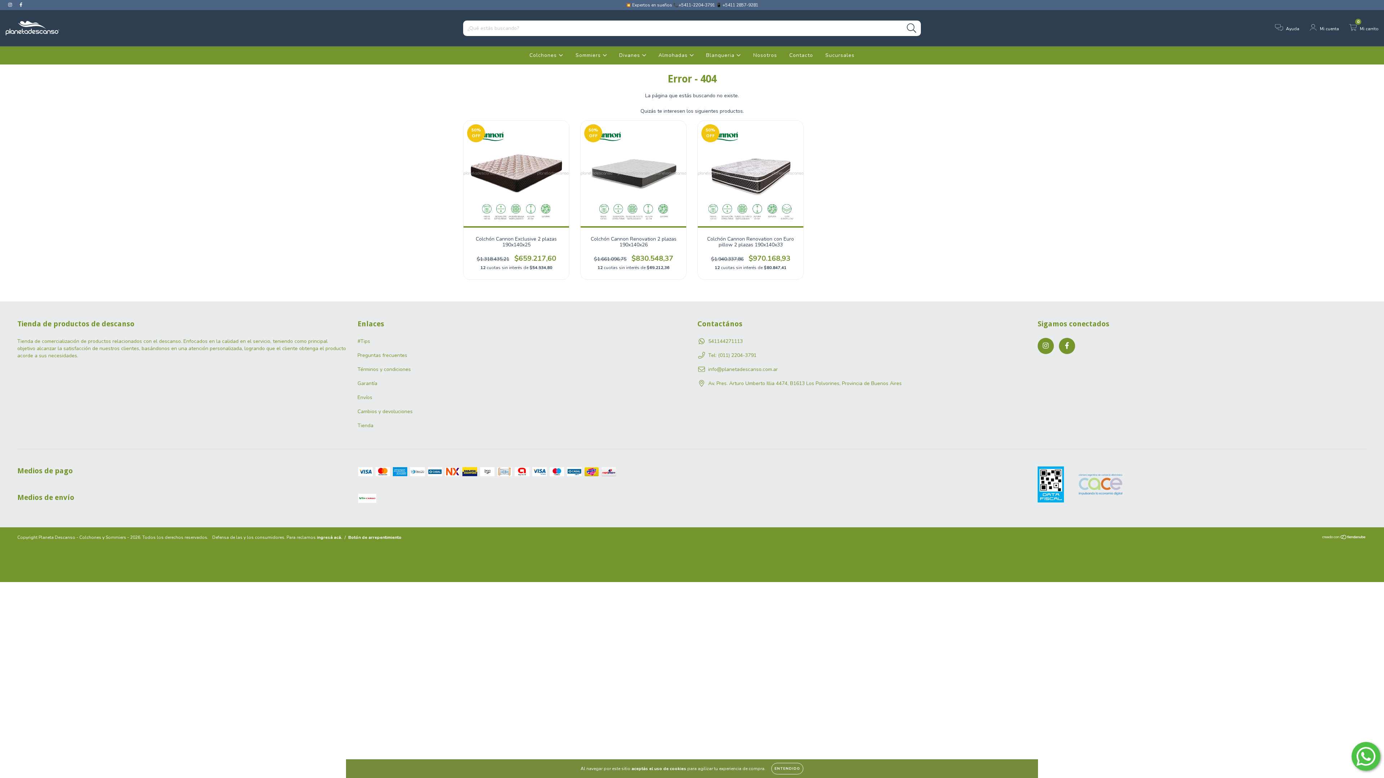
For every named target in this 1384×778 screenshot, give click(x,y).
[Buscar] (911, 28)
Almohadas (673, 55)
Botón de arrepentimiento (375, 537)
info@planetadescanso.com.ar (743, 369)
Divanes (630, 55)
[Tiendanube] (1344, 538)
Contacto (801, 55)
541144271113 (725, 341)
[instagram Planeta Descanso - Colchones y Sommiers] (10, 4)
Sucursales (840, 55)
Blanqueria (721, 55)
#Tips (364, 341)
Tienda (365, 425)
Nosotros (765, 55)
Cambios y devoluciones (385, 411)
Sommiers (589, 55)
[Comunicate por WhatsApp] (1366, 756)
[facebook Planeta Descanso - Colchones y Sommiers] (21, 4)
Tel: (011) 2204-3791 (732, 355)
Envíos (365, 397)
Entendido (787, 768)
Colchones (544, 55)
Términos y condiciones (384, 369)
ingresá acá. (329, 537)
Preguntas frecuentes (382, 355)
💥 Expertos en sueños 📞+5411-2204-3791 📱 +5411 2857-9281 (692, 5)
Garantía (367, 383)
